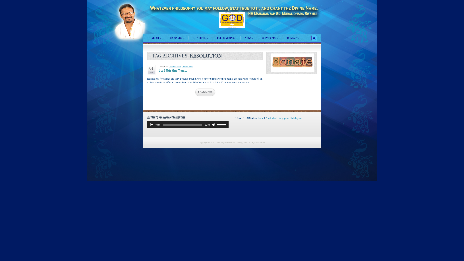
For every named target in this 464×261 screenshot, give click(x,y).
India (261, 118)
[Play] (151, 125)
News (249, 38)
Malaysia (296, 118)
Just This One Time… (173, 70)
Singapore (283, 118)
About (156, 38)
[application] (188, 124)
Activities (200, 38)
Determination (175, 66)
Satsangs (177, 38)
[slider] (222, 124)
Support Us (270, 38)
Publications (226, 38)
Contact (293, 38)
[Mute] (214, 125)
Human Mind (187, 66)
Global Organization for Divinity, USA (232, 22)
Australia (271, 118)
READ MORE (205, 92)
